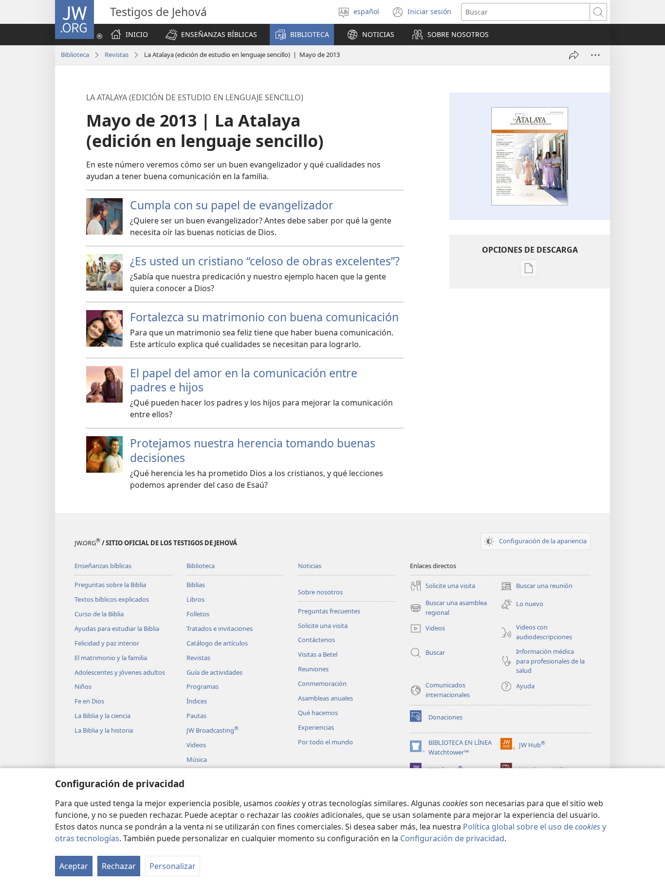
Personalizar (172, 866)
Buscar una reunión (536, 586)
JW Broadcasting (212, 730)
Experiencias (316, 727)
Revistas (117, 54)
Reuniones (313, 668)
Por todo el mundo (325, 742)
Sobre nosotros (320, 592)
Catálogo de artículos (217, 643)
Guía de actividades (214, 672)
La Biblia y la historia (103, 730)
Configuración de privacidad (452, 838)
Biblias (195, 584)
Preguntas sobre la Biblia (110, 584)
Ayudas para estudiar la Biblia (116, 628)
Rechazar (119, 866)
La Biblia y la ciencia (102, 715)
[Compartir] (574, 55)
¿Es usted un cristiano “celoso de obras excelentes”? (265, 261)
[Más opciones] (595, 55)
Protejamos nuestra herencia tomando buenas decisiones (252, 450)
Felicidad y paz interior (106, 643)
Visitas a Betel (317, 654)
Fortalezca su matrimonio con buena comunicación (264, 317)
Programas (202, 686)
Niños (83, 686)
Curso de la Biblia (99, 613)
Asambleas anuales (325, 698)
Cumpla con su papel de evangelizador (231, 205)
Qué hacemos (318, 712)
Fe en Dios (89, 701)
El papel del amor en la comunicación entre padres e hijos (243, 380)
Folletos (197, 613)
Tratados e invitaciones (219, 628)
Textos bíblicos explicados (111, 599)
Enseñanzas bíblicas (102, 565)
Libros (195, 599)
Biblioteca (75, 54)
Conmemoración (322, 683)
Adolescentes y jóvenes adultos (119, 672)
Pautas (196, 715)
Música (196, 759)
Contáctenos (316, 639)
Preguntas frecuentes (329, 611)
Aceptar (73, 866)
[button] (211, 34)
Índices (196, 701)
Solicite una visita (323, 625)
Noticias (309, 565)
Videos (196, 744)
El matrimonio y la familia (110, 657)
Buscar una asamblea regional (448, 608)
